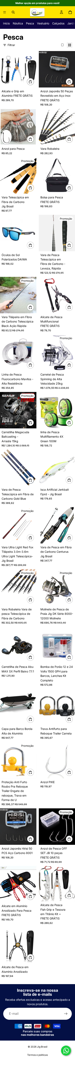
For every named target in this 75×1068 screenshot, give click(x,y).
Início (6, 23)
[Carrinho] (70, 12)
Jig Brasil (42, 1046)
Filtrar (11, 45)
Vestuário (43, 23)
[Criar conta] (66, 1014)
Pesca (30, 23)
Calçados (58, 23)
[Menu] (4, 12)
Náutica (18, 23)
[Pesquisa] (13, 12)
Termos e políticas (37, 1054)
